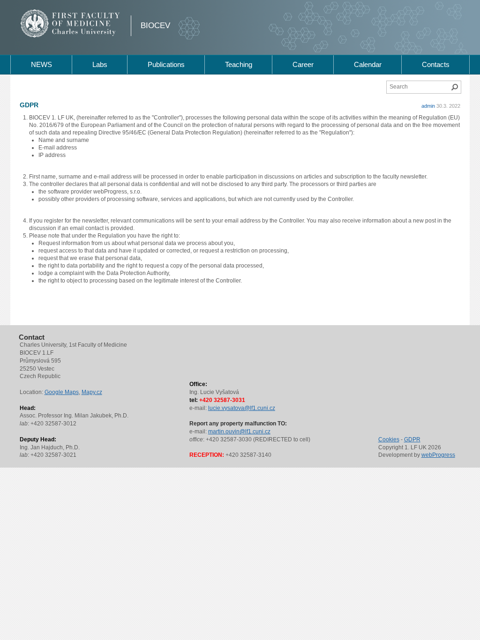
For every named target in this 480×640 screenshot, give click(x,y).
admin (428, 106)
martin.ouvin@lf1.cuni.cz (239, 431)
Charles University (87, 32)
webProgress (438, 455)
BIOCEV (155, 25)
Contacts (436, 64)
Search (454, 87)
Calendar (368, 64)
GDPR (412, 439)
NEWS (41, 64)
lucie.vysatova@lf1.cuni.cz (241, 408)
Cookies (388, 439)
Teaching (238, 64)
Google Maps (62, 392)
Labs (99, 64)
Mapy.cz (92, 392)
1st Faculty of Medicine (70, 23)
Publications (166, 64)
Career (303, 64)
